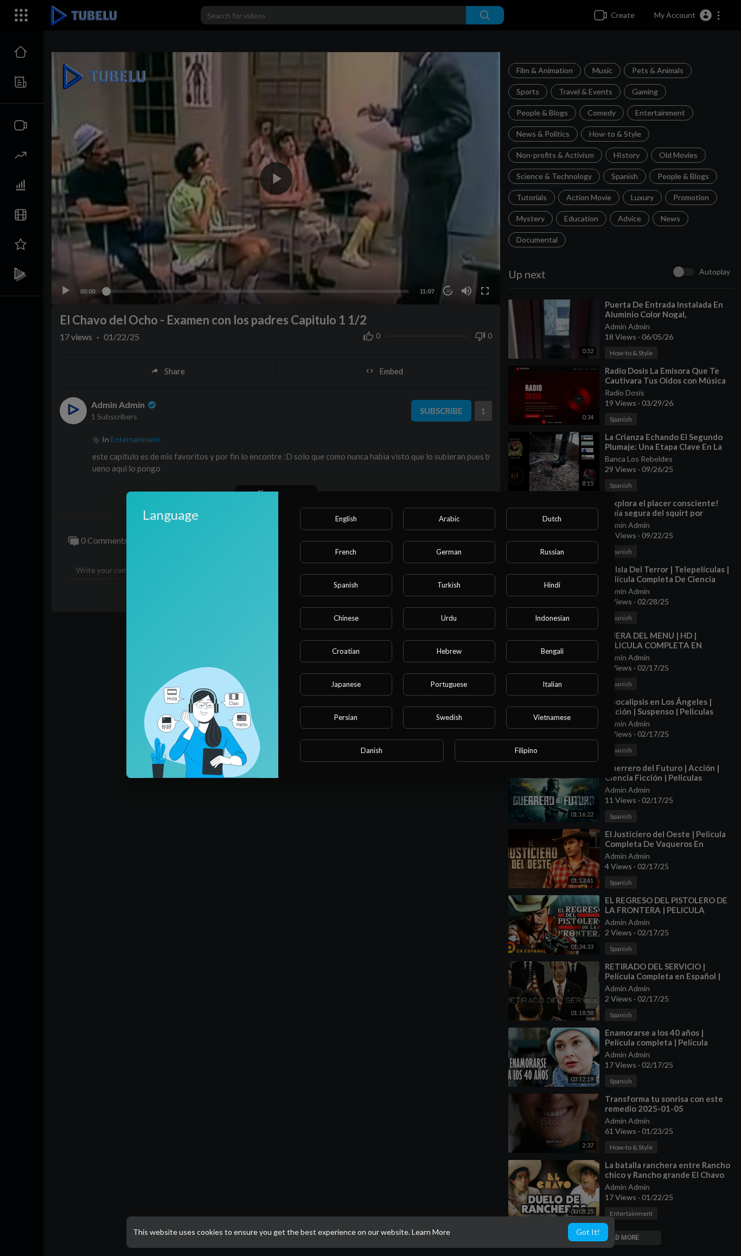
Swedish (449, 717)
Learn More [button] (431, 1231)
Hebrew (449, 651)
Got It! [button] (588, 1231)
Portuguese (449, 684)
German (449, 551)
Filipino (526, 750)
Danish (371, 750)
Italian (552, 684)
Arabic (449, 518)
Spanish (346, 585)
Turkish (449, 585)
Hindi (552, 585)
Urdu (449, 618)
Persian (345, 717)
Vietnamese (552, 717)
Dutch (551, 518)
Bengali (552, 651)
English (346, 518)
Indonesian (552, 618)
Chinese (346, 618)
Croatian (346, 651)
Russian (552, 551)
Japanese (346, 684)
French (345, 551)
